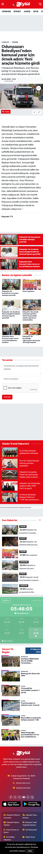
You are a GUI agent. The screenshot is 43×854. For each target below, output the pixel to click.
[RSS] (32, 797)
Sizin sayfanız (28, 291)
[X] (15, 797)
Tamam (29, 851)
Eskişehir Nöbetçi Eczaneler (12, 816)
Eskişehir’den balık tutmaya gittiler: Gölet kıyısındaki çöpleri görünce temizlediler (30, 316)
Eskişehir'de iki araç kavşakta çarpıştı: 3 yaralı (29, 579)
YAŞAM (15, 42)
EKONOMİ (24, 562)
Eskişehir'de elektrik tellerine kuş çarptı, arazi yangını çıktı (30, 543)
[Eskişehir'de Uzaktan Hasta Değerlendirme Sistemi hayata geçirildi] (11, 305)
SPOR (35, 11)
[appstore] (11, 804)
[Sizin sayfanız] (32, 284)
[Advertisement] (21, 422)
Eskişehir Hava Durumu (30, 816)
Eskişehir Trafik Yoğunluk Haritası (30, 824)
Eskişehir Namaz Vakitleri (11, 824)
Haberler (5, 42)
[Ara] (40, 4)
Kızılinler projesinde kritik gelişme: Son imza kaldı (29, 591)
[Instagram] (19, 797)
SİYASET (17, 11)
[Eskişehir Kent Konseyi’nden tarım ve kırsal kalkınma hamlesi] (11, 329)
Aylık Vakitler (8, 641)
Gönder (7, 397)
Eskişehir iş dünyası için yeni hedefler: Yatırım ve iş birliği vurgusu (28, 567)
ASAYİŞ (27, 11)
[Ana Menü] (3, 4)
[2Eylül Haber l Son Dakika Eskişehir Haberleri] (21, 4)
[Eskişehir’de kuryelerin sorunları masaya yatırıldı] (11, 284)
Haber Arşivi (30, 837)
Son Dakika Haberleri (9, 838)
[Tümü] (40, 520)
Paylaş (7, 112)
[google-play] (31, 804)
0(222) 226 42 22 (23, 783)
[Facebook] (11, 797)
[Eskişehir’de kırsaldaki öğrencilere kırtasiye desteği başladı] (32, 329)
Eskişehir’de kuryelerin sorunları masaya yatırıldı (10, 293)
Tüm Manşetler (31, 830)
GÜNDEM (6, 11)
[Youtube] (24, 797)
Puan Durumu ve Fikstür (11, 831)
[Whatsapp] (28, 797)
